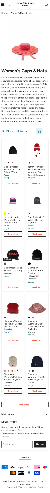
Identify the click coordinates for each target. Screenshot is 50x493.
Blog (5, 481)
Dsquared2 (8, 273)
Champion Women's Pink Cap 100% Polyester (37, 377)
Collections (25, 484)
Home (4, 13)
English (24, 457)
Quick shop (13, 183)
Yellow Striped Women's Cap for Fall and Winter (12, 220)
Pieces (6, 175)
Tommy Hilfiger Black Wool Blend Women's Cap (36, 169)
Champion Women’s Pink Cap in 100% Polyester (13, 377)
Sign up (40, 444)
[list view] (45, 131)
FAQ (42, 481)
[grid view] (39, 131)
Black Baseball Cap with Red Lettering (13, 269)
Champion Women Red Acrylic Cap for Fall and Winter (13, 324)
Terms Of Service (17, 481)
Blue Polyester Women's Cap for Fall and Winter (12, 169)
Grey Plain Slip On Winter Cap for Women (36, 220)
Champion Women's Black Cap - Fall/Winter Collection (36, 325)
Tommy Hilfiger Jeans (36, 175)
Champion (32, 279)
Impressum (33, 481)
